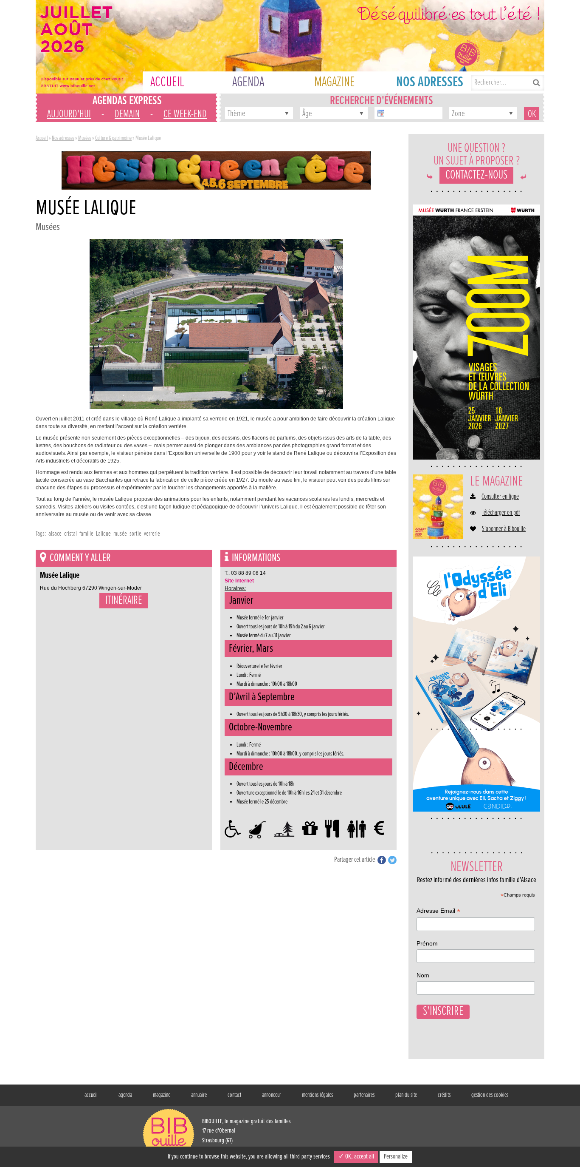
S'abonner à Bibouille (504, 529)
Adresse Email (438, 912)
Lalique (103, 533)
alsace (55, 533)
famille (86, 533)
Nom (423, 975)
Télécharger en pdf (501, 513)
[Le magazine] (438, 506)
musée (120, 533)
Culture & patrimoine (113, 138)
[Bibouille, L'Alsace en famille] (290, 47)
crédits (444, 1095)
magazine (161, 1095)
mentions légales (317, 1095)
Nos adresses (63, 138)
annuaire (199, 1095)
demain (127, 114)
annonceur (271, 1095)
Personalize (396, 1156)
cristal (70, 533)
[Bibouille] (216, 170)
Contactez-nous (476, 175)
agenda (125, 1095)
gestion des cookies (489, 1095)
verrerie (152, 533)
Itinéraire (123, 600)
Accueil (42, 138)
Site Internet (239, 581)
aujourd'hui (69, 114)
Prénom (427, 943)
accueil (91, 1095)
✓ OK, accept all (356, 1156)
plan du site (406, 1095)
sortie (135, 533)
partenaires (364, 1095)
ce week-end (185, 114)
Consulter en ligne (500, 497)
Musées (84, 138)
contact (234, 1095)
